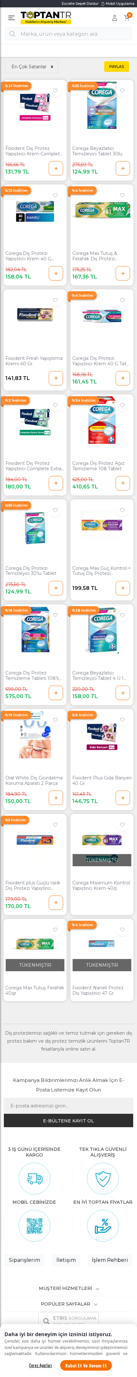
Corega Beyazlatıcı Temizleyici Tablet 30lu (97, 151)
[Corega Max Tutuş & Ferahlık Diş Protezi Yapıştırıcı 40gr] (102, 210)
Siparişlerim (24, 1260)
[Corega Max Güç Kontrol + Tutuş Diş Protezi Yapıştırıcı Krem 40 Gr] (102, 525)
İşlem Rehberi (110, 1260)
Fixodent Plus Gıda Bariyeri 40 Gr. (102, 780)
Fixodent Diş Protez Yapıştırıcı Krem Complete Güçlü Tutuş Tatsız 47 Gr (34, 151)
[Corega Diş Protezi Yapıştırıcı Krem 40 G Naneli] (35, 210)
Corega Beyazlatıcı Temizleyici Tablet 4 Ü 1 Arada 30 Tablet (98, 675)
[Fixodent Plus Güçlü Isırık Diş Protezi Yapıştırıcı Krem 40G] (35, 839)
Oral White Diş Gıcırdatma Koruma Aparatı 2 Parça (34, 780)
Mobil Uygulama (119, 3)
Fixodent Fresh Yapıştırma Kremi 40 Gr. (34, 361)
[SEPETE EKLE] (56, 168)
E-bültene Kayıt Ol (68, 1121)
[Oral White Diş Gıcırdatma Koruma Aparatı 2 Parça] (35, 734)
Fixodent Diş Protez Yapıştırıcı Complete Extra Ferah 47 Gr (33, 466)
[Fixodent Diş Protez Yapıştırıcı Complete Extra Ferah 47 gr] (35, 420)
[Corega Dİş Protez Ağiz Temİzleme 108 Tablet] (102, 420)
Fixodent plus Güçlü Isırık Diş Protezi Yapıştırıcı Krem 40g (32, 885)
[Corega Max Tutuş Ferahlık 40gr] (35, 944)
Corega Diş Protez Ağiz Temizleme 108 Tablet (98, 466)
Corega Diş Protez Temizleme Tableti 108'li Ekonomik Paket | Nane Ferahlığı (32, 675)
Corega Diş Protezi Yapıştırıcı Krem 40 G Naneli (28, 256)
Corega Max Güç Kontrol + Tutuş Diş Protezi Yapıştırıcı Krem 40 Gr (101, 571)
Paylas (116, 66)
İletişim (66, 1260)
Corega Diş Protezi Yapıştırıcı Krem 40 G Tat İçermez (99, 361)
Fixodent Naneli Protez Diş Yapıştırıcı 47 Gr (98, 990)
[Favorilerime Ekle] (55, 90)
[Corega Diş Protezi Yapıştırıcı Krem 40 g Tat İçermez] (102, 315)
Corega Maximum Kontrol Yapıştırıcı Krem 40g (101, 885)
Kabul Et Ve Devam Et (86, 1365)
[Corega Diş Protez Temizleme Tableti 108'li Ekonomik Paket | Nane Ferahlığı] (35, 630)
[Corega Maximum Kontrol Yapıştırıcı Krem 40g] (102, 839)
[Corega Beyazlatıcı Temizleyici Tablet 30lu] (102, 105)
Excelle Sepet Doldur (80, 3)
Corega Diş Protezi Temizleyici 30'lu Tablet (30, 571)
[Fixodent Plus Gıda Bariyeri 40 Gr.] (102, 734)
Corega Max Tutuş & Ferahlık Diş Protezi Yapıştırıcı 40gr (94, 256)
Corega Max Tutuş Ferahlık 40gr (34, 990)
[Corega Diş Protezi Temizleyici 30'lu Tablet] (35, 525)
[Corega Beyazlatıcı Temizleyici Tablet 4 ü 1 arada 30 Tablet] (102, 630)
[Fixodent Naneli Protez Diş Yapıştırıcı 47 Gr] (102, 944)
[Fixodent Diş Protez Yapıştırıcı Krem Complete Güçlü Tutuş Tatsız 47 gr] (35, 105)
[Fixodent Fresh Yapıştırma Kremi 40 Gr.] (35, 315)
